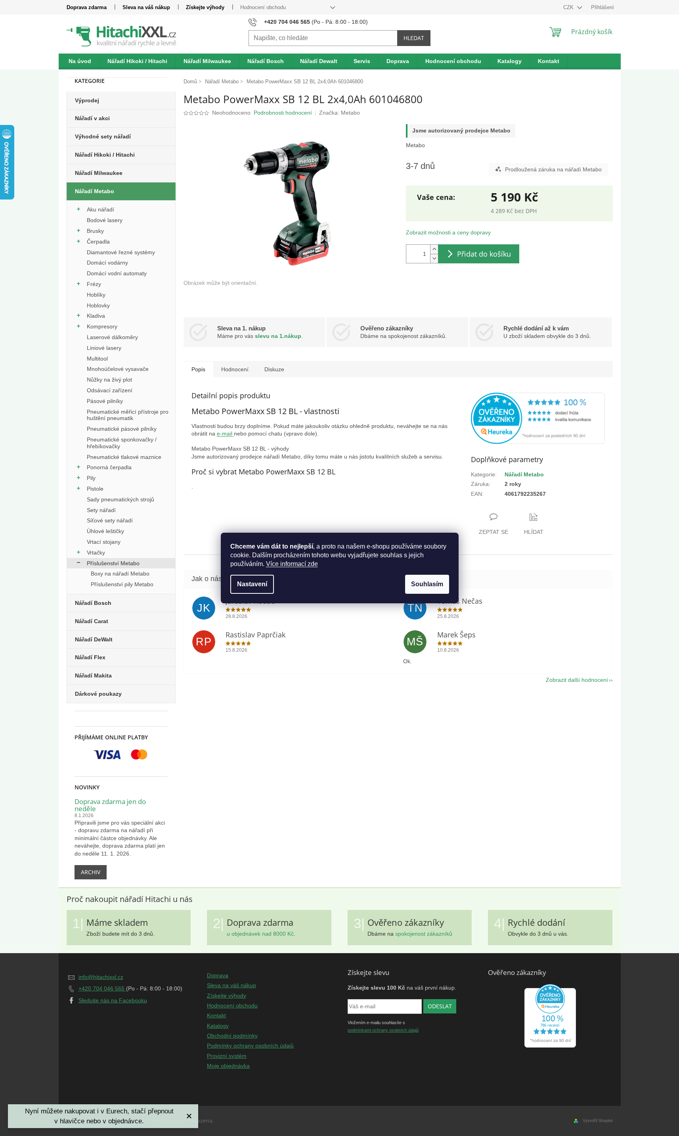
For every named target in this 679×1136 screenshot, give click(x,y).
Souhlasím (427, 584)
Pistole (95, 488)
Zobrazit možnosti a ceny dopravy (448, 232)
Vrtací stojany (103, 542)
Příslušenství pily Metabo (122, 584)
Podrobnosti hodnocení (283, 112)
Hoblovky (98, 305)
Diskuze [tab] (274, 369)
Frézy (94, 284)
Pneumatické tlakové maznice (124, 457)
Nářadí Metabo (94, 191)
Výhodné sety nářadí (103, 136)
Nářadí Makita (93, 675)
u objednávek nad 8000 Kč (260, 934)
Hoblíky (96, 295)
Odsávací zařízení (109, 390)
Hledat (414, 38)
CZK (569, 7)
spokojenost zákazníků (423, 934)
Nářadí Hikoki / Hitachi (105, 155)
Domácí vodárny (107, 262)
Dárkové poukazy (98, 694)
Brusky (95, 231)
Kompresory (102, 326)
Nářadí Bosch (93, 603)
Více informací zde (292, 563)
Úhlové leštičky (105, 531)
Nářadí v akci (92, 118)
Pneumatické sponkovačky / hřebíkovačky (122, 442)
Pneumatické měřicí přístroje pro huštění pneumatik (127, 415)
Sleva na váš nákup (146, 7)
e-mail (225, 433)
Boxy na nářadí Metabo (120, 573)
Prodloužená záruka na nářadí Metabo (553, 169)
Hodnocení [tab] (235, 369)
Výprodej (87, 100)
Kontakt (216, 1015)
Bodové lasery (104, 220)
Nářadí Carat (91, 621)
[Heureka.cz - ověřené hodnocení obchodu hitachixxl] (550, 1016)
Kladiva (96, 316)
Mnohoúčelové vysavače (118, 369)
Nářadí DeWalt (94, 639)
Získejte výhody (205, 7)
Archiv (90, 872)
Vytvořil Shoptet (598, 1120)
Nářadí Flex (90, 657)
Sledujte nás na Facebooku (112, 1000)
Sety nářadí (101, 510)
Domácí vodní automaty (117, 273)
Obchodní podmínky (232, 1035)
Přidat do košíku (484, 254)
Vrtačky (96, 552)
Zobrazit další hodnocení (577, 680)
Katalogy (218, 1026)
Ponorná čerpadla (109, 467)
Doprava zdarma (87, 7)
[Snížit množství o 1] (434, 258)
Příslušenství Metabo (113, 563)
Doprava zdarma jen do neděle (110, 805)
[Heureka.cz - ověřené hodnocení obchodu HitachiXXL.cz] (538, 418)
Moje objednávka (228, 1066)
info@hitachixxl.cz (100, 977)
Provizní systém (227, 1056)
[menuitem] (80, 61)
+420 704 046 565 (102, 988)
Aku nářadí (100, 209)
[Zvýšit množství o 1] (434, 249)
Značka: (339, 112)
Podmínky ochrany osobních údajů (250, 1045)
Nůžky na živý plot (109, 379)
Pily (91, 478)
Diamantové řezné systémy (121, 252)
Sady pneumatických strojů (120, 499)
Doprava (217, 975)
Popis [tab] (198, 369)
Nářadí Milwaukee (98, 173)
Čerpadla (98, 241)
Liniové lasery (104, 348)
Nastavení (252, 584)
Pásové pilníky (105, 401)
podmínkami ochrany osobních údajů (383, 1030)
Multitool (97, 358)
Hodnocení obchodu (263, 7)
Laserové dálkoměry (112, 337)
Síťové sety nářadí (110, 520)
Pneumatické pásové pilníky (122, 429)
